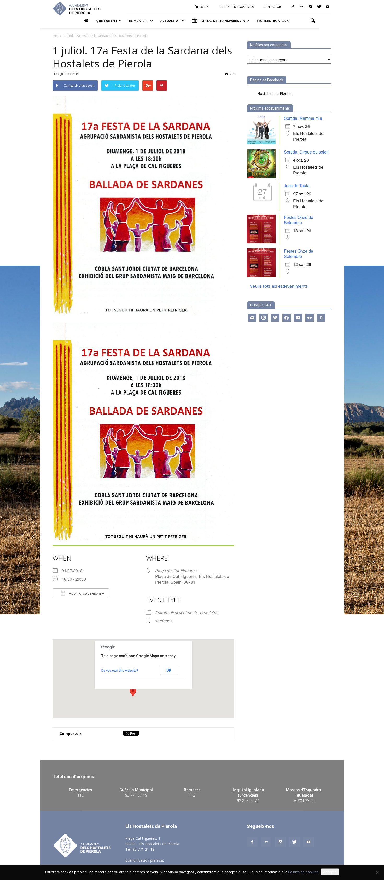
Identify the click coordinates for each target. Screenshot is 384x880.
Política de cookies (303, 872)
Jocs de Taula (297, 186)
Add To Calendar (84, 593)
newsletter (209, 612)
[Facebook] (293, 7)
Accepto (330, 872)
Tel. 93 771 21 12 (139, 849)
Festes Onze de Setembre (298, 219)
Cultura (161, 612)
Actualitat (170, 21)
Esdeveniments (184, 612)
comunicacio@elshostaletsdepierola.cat (198, 860)
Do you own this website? (119, 670)
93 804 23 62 (304, 800)
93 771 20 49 (136, 795)
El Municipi (139, 21)
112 (80, 795)
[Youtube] (327, 7)
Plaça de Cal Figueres (176, 570)
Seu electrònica (271, 21)
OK (168, 670)
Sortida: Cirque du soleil (306, 152)
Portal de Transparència (222, 21)
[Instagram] (310, 7)
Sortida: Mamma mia (303, 118)
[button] (312, 21)
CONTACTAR (272, 7)
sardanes (163, 621)
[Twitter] (319, 7)
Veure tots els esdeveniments (279, 286)
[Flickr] (302, 7)
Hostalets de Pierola (274, 93)
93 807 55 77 (248, 800)
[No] (377, 872)
